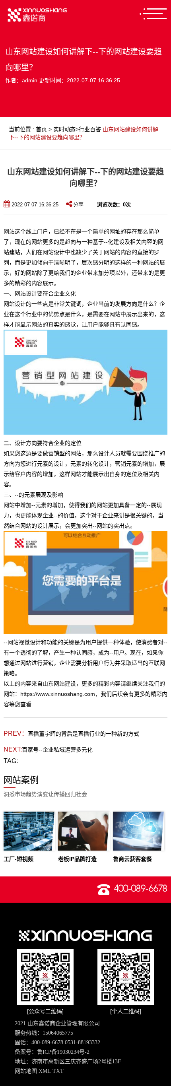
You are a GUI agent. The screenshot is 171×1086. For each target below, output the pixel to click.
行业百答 (90, 129)
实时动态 (64, 129)
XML (45, 1071)
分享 (78, 205)
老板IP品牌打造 (77, 859)
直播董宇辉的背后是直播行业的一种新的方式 (83, 733)
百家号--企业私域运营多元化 (57, 749)
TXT (58, 1071)
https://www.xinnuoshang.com (57, 694)
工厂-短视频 (18, 859)
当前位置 (20, 129)
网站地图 (26, 1071)
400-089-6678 (140, 888)
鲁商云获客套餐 (132, 859)
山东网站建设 (59, 683)
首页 (41, 129)
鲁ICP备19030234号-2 (63, 1052)
